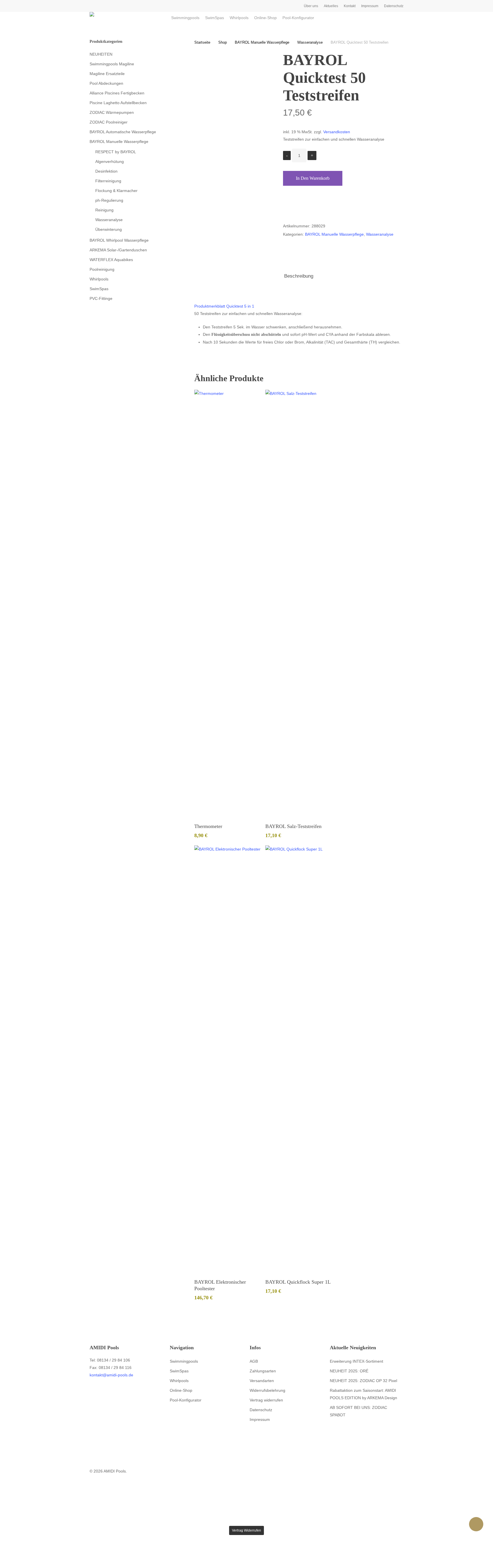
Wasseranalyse (109, 219)
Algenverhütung (109, 161)
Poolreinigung (102, 269)
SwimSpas (99, 288)
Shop (222, 42)
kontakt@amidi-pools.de (111, 1375)
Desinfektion (106, 171)
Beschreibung (298, 276)
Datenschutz (261, 1409)
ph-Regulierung (109, 200)
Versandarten (262, 1380)
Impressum (260, 1419)
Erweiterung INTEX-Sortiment (356, 1361)
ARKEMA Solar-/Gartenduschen (118, 250)
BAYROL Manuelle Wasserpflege (119, 141)
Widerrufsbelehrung (267, 1390)
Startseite (202, 42)
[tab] (298, 276)
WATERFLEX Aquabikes (111, 259)
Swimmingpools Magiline (112, 64)
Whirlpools (99, 279)
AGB (254, 1361)
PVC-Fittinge (101, 298)
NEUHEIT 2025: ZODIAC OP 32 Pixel (363, 1380)
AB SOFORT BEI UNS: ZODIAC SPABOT (358, 1411)
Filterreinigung (108, 181)
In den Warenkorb (313, 178)
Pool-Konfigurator (185, 1400)
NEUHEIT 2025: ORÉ (349, 1371)
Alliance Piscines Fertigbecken (117, 93)
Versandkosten (336, 132)
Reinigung (104, 210)
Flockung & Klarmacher (116, 190)
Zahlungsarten (263, 1371)
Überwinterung (108, 229)
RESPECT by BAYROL (115, 152)
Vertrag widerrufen (266, 1400)
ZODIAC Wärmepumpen (112, 112)
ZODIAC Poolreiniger (109, 122)
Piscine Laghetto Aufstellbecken (118, 102)
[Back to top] (246, 1522)
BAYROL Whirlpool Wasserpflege (119, 240)
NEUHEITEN (101, 54)
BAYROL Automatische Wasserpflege (123, 132)
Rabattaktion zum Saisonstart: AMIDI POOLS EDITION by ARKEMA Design (363, 1394)
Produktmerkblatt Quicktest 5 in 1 (224, 306)
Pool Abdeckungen (106, 83)
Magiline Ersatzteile (107, 73)
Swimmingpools (184, 1361)
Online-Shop (181, 1390)
